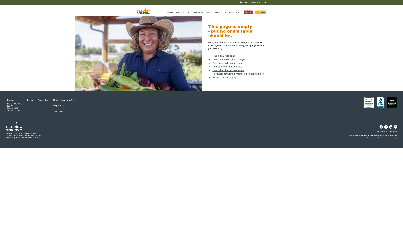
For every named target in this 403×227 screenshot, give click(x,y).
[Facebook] (381, 128)
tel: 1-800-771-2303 (13, 110)
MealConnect (58, 111)
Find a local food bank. (224, 56)
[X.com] (395, 128)
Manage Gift (43, 100)
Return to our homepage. (225, 77)
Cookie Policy (392, 131)
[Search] (265, 3)
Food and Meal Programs (198, 12)
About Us (233, 12)
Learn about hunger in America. (228, 70)
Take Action (219, 12)
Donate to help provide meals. (228, 66)
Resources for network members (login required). (237, 74)
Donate (248, 12)
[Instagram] (386, 128)
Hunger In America (174, 12)
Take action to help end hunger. (228, 63)
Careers (30, 100)
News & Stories (256, 2)
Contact (10, 100)
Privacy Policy (380, 131)
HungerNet (57, 106)
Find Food (261, 12)
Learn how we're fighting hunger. (229, 59)
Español (245, 2)
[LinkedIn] (390, 128)
